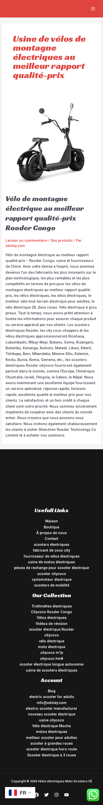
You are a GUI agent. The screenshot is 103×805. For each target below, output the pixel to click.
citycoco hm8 (51, 658)
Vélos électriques (51, 617)
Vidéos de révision (52, 623)
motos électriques (51, 731)
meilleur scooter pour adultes (51, 737)
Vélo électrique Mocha (51, 726)
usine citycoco (51, 720)
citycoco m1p (51, 652)
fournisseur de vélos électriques (52, 556)
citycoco (51, 635)
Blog (52, 691)
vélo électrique (51, 641)
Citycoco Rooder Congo (51, 612)
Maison (51, 521)
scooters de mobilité (51, 585)
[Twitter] (46, 795)
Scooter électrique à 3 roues (51, 755)
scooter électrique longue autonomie (52, 664)
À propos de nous (51, 533)
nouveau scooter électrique (51, 714)
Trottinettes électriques (52, 606)
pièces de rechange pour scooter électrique (51, 568)
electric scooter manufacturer (51, 708)
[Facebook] (36, 795)
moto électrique (51, 647)
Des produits (61, 240)
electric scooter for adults (51, 696)
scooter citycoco (51, 574)
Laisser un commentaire (26, 240)
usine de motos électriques (51, 562)
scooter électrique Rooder (51, 629)
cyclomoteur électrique (52, 579)
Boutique (51, 527)
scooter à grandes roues (51, 743)
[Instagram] (56, 795)
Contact (51, 538)
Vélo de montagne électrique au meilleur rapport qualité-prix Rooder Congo (45, 213)
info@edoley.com (51, 702)
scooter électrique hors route (51, 749)
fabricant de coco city (51, 550)
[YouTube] (66, 795)
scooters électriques (51, 544)
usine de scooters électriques (51, 670)
